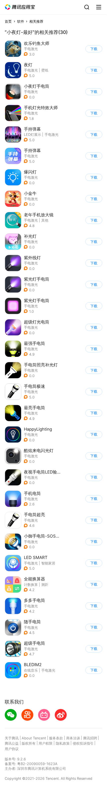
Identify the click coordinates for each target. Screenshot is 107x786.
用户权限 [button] (46, 743)
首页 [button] (8, 21)
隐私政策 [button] (63, 743)
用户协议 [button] (12, 749)
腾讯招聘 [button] (90, 738)
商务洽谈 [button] (73, 738)
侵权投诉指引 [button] (83, 743)
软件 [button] (20, 21)
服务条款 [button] (56, 738)
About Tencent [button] (34, 738)
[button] (20, 7)
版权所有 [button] (29, 743)
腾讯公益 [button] (12, 743)
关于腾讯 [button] (12, 738)
